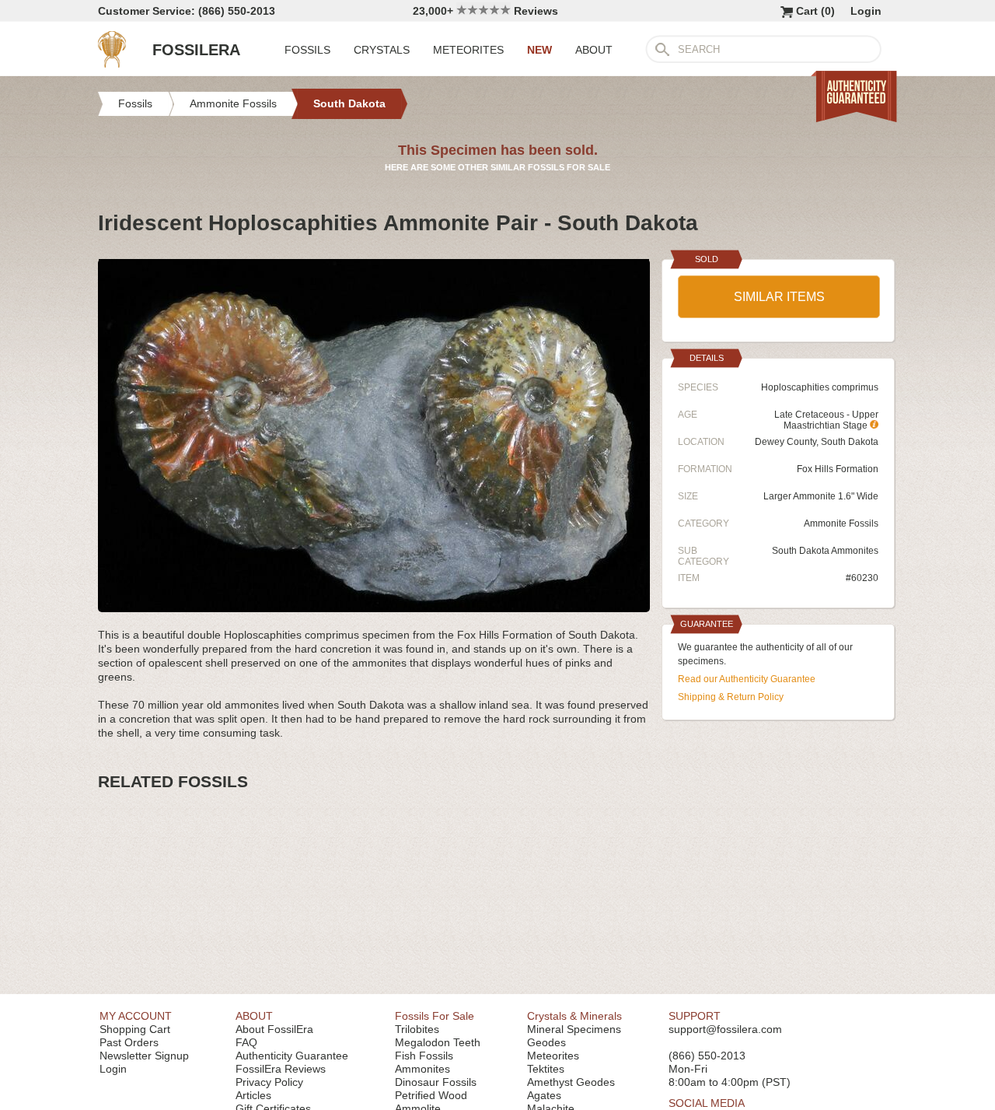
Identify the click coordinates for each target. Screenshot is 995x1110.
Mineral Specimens (574, 1029)
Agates (544, 1095)
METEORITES (468, 50)
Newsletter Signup (144, 1055)
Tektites (545, 1069)
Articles (253, 1095)
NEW (539, 50)
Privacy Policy (269, 1082)
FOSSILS (307, 50)
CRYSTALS (382, 50)
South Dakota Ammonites (825, 550)
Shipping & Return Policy (731, 697)
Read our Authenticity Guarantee (746, 679)
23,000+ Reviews (485, 11)
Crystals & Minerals (574, 1016)
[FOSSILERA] (112, 64)
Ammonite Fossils (841, 523)
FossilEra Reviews (281, 1069)
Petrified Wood (431, 1095)
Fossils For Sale (434, 1016)
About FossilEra (274, 1029)
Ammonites (422, 1069)
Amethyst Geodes (571, 1082)
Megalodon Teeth (437, 1042)
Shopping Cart (135, 1029)
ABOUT (594, 50)
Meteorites (553, 1055)
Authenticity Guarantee (292, 1055)
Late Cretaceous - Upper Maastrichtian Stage (826, 420)
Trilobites (417, 1029)
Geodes (546, 1042)
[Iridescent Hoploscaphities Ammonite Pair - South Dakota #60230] (374, 606)
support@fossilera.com (725, 1029)
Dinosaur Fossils (436, 1082)
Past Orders (129, 1042)
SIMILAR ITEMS (779, 296)
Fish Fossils (424, 1055)
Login (866, 11)
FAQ (246, 1042)
